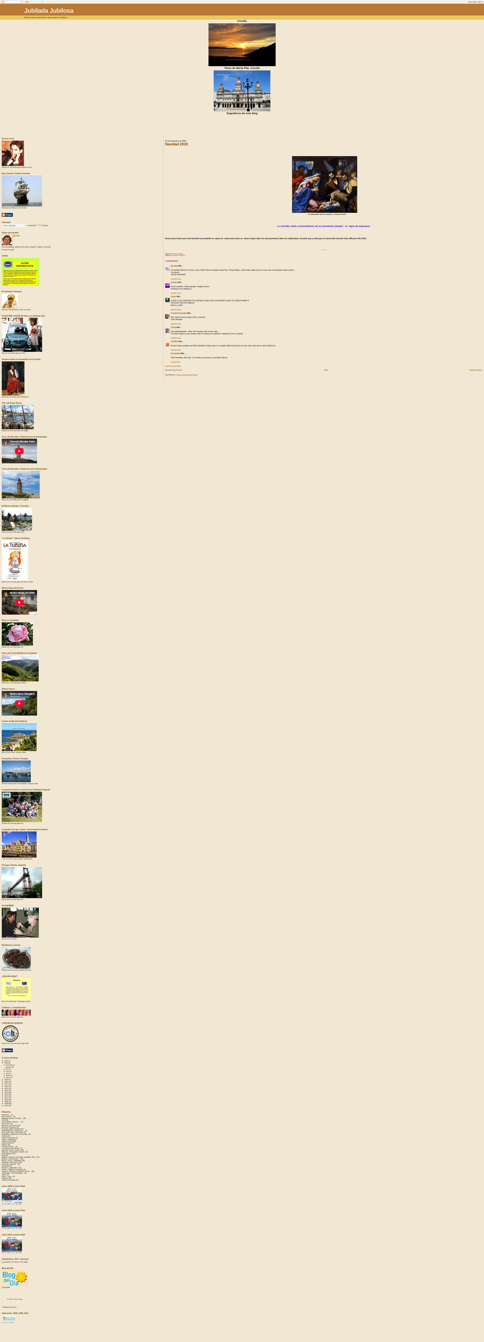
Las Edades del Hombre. (11, 1148)
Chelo (173, 327)
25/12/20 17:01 (176, 293)
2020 (6, 1063)
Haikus (4, 1145)
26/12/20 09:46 (176, 338)
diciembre (9, 1065)
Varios (4, 1175)
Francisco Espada (179, 313)
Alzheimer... (6, 1115)
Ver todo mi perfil (8, 250)
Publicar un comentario (173, 366)
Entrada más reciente (173, 370)
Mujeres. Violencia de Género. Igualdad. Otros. (19, 1157)
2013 (6, 1093)
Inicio (326, 370)
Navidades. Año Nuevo (179, 255)
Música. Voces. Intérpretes (11, 1161)
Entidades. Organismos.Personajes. (15, 1134)
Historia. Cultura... (8, 1146)
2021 (6, 1061)
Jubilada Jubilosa (48, 10)
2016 (6, 1086)
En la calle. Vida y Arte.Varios (13, 1132)
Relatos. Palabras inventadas (12, 1169)
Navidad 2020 (9, 1067)
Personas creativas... (9, 1164)
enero (8, 1078)
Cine (3, 1120)
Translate (44, 225)
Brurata (174, 266)
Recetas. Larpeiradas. (10, 1168)
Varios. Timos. (7, 1176)
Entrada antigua (476, 370)
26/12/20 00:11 (176, 309)
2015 (6, 1088)
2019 (6, 1080)
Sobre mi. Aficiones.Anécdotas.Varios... (16, 1171)
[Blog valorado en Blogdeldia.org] (9, 1318)
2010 (6, 1099)
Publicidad (5, 1166)
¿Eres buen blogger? (8, 1322)
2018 (6, 1082)
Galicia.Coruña (7, 1141)
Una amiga (175, 353)
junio (8, 1071)
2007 (6, 1106)
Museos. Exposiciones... (11, 1159)
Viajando (5, 1178)
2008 (6, 1103)
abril (7, 1073)
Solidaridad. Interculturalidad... (13, 1173)
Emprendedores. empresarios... (13, 1131)
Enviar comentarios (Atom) (187, 375)
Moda (4, 1155)
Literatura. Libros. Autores (11, 1150)
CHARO (174, 341)
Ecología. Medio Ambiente (11, 1129)
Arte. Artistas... (7, 1116)
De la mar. (5, 1124)
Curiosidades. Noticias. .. (11, 1122)
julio (7, 1069)
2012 (6, 1095)
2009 (6, 1101)
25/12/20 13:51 (176, 279)
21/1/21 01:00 (175, 362)
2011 (6, 1097)
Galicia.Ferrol (6, 1143)
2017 (6, 1084)
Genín (173, 296)
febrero (8, 1075)
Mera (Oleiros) (7, 1154)
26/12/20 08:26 (176, 324)
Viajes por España (8, 1180)
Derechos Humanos (9, 1127)
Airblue (174, 282)
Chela (18, 236)
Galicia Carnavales (9, 1138)
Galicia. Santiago (8, 1139)
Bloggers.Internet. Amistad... (12, 1118)
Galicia (4, 1136)
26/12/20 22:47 (176, 350)
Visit (9, 1307)
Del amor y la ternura (9, 1125)
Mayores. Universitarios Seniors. (14, 1152)
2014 (6, 1091)
